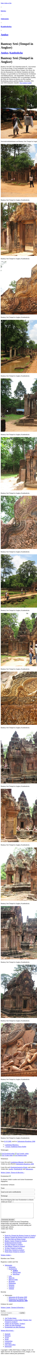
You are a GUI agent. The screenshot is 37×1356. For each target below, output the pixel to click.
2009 (9, 1141)
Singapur (11, 1285)
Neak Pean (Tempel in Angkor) (14, 1250)
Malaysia (11, 1278)
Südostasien (5, 19)
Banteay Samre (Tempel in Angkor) (16, 1241)
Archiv (7, 1337)
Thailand (11, 1287)
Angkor (4, 34)
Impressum (8, 1346)
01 (5, 1141)
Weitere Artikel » (6, 1255)
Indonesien (12, 1267)
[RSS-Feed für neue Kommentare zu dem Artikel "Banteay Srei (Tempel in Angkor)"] (10, 1176)
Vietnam (11, 1288)
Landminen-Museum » (12, 1145)
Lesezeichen (8, 1341)
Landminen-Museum (17, 1162)
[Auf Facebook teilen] (7, 1153)
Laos (10, 1276)
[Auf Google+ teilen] (22, 1153)
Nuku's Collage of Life (6, 3)
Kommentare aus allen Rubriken (15, 1327)
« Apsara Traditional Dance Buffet (15, 1146)
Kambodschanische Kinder (19, 1167)
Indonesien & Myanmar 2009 (18, 1297)
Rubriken (3, 11)
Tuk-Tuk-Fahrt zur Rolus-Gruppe (15, 1239)
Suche (7, 1339)
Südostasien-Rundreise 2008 (26, 1141)
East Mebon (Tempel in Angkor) (15, 1246)
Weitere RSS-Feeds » (7, 1330)
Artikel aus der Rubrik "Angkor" (15, 1323)
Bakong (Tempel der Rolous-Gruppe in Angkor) (20, 1237)
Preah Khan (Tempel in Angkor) (15, 1252)
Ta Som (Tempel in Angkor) (13, 1248)
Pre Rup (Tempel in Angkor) (14, 1244)
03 (7, 1141)
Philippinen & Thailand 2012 (18, 1299)
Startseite (7, 1334)
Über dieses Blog (10, 1345)
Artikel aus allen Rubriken (13, 1325)
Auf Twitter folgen (10, 1318)
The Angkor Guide (25, 83)
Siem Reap (16, 1274)
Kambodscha (6, 27)
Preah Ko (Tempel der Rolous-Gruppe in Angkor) (20, 1235)
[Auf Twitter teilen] (6, 1155)
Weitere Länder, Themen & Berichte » (12, 1172)
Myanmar (12, 1281)
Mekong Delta (13, 1279)
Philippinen (12, 1283)
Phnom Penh (17, 1272)
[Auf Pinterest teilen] (20, 1155)
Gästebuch (8, 1343)
